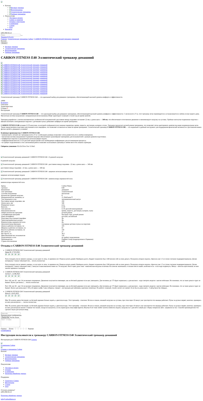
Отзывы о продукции (17, 22)
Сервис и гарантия (16, 20)
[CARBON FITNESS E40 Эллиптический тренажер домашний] (2, 63)
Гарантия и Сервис (12, 381)
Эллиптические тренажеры (21, 12)
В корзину (4, 103)
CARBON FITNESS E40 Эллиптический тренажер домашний (56, 39)
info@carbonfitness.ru (8, 399)
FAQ (11, 27)
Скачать (34, 340)
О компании (13, 23)
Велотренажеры (17, 10)
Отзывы (8, 370)
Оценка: (4, 329)
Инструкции (9, 383)
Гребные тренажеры (18, 14)
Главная (4, 39)
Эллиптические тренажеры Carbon (20, 39)
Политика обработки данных (15, 373)
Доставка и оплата (16, 18)
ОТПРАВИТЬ (6, 331)
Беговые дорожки (17, 8)
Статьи (11, 25)
